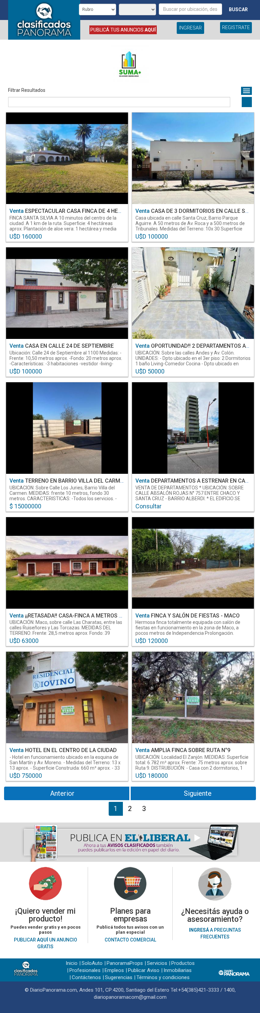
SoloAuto (92, 963)
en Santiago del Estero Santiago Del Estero (66, 228)
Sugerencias (118, 977)
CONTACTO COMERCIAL (130, 940)
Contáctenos (86, 977)
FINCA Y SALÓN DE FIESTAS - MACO (187, 615)
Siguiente (198, 793)
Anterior (62, 793)
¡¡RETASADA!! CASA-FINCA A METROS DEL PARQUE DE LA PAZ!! (94, 615)
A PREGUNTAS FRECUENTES (215, 933)
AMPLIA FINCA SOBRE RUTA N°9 (182, 750)
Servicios (157, 963)
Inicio (72, 963)
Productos (183, 963)
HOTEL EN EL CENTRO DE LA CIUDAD (63, 750)
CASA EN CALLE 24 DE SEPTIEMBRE (61, 346)
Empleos (114, 970)
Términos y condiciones (163, 977)
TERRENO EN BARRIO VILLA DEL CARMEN (68, 481)
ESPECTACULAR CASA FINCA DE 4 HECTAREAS (75, 211)
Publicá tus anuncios (123, 30)
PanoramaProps (125, 963)
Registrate (236, 27)
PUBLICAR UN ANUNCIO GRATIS (45, 943)
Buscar (238, 9)
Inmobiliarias (178, 970)
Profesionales (85, 970)
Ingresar (190, 28)
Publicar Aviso (143, 970)
